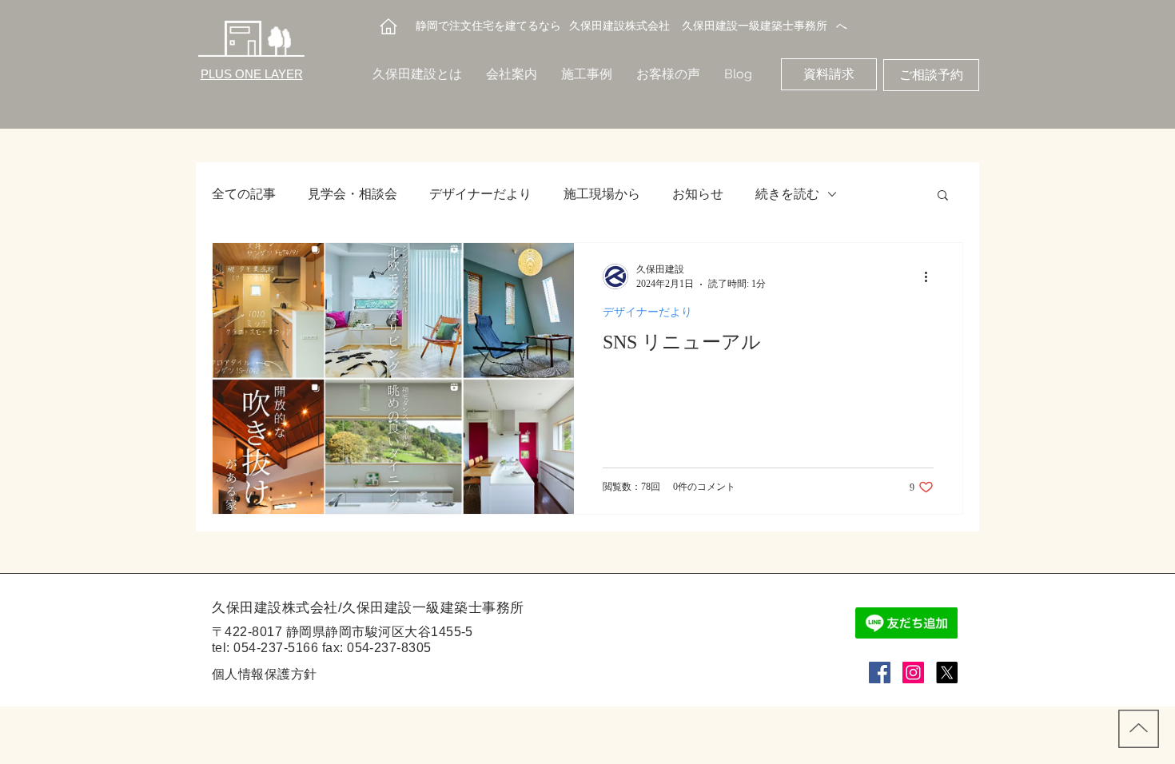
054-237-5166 (275, 648)
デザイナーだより (480, 193)
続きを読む (787, 193)
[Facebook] (879, 672)
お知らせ (697, 193)
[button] (942, 196)
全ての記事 (244, 193)
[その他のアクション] (931, 276)
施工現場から (602, 193)
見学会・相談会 (352, 193)
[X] (947, 672)
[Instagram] (913, 672)
